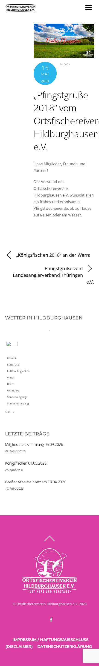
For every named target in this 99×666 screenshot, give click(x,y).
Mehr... (9, 410)
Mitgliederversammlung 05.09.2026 (34, 444)
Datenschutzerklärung (64, 646)
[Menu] (88, 7)
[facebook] (51, 619)
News (65, 64)
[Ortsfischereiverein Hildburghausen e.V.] (20, 10)
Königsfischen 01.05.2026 (26, 463)
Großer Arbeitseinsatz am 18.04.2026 (35, 482)
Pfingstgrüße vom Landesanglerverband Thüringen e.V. (53, 275)
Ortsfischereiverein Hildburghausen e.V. (47, 604)
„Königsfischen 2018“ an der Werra (53, 255)
